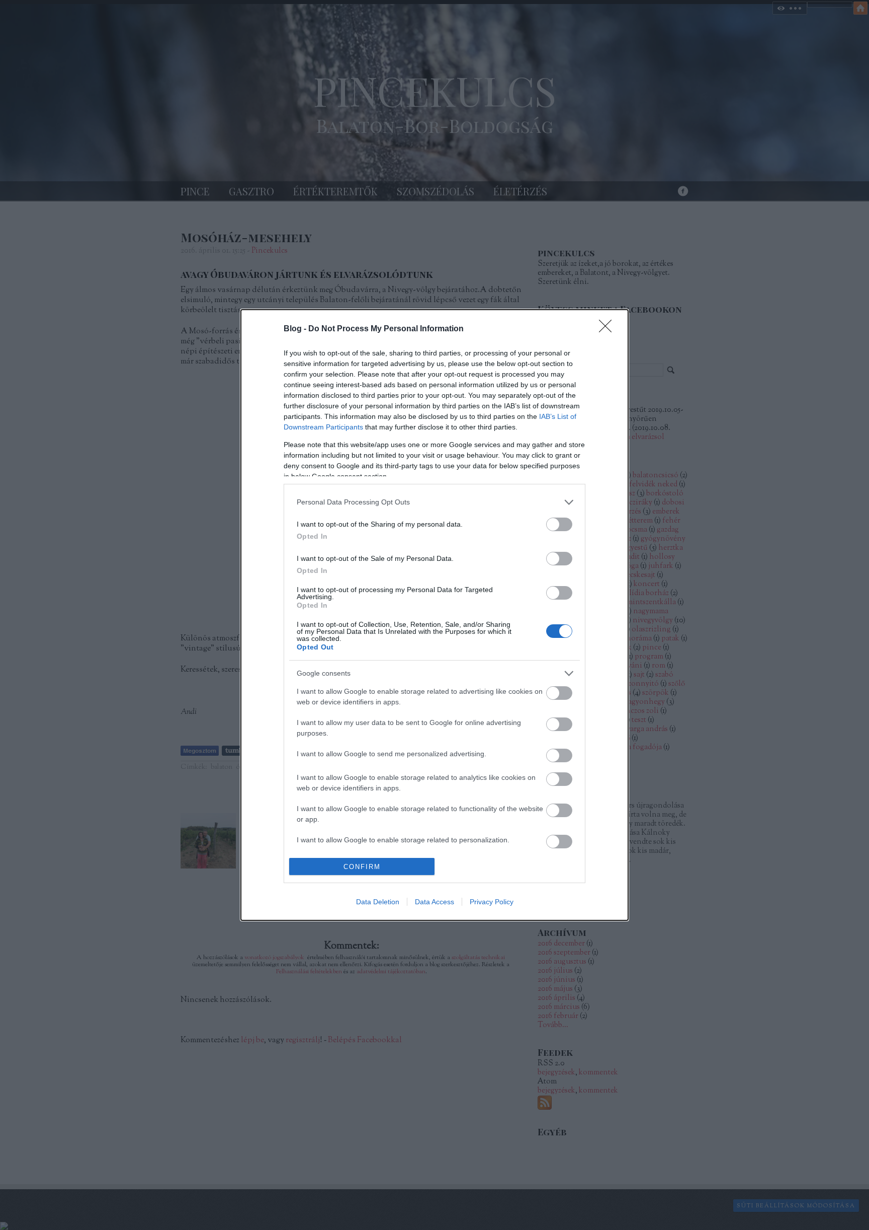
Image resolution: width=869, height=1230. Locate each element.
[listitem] (434, 502)
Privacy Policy (491, 902)
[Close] (608, 329)
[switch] (559, 524)
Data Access (434, 902)
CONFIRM (362, 867)
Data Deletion (377, 902)
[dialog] (434, 615)
